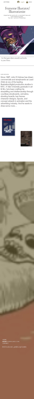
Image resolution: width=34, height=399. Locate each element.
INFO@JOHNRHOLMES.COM (10, 341)
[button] (27, 2)
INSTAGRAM (7, 347)
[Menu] (30, 2)
